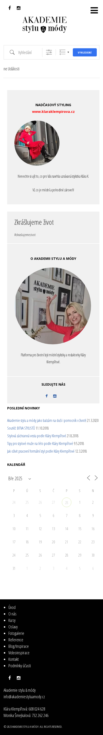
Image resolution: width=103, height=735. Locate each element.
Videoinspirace (18, 653)
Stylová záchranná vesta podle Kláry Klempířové (36, 435)
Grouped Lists (62, 52)
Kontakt (13, 659)
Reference (15, 640)
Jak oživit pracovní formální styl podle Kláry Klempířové (40, 451)
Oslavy (13, 627)
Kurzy (12, 620)
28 (66, 502)
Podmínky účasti (19, 665)
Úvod (12, 607)
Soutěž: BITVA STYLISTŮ (21, 428)
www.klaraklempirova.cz (53, 111)
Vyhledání (85, 52)
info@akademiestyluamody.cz (24, 696)
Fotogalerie (16, 633)
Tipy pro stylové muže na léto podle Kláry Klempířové (40, 443)
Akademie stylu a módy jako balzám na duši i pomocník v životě (46, 420)
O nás (12, 614)
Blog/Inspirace (18, 646)
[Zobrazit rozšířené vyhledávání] (49, 52)
